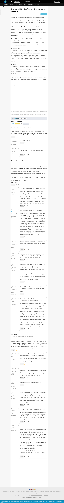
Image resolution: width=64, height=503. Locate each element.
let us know (38, 84)
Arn (16, 353)
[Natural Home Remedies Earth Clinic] (5, 1)
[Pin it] (13, 12)
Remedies (6, 4)
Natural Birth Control (4, 14)
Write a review (26, 124)
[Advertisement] (29, 98)
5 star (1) (13, 123)
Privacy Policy (46, 495)
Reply (22, 142)
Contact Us (37, 4)
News (25, 4)
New (21, 118)
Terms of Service (39, 495)
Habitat (20, 4)
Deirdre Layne (33, 12)
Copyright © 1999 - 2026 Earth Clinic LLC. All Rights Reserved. (32, 497)
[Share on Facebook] (12, 12)
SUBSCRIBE (57, 1)
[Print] (17, 12)
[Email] (16, 12)
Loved (25, 118)
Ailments (11, 4)
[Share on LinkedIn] (14, 12)
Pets (16, 4)
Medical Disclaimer (34, 495)
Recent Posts (30, 4)
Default (17, 118)
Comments (44, 14)
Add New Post (16, 1)
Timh (12, 211)
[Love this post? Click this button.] (27, 142)
